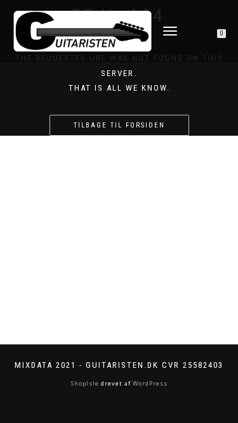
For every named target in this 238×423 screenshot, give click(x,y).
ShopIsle (86, 383)
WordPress (149, 383)
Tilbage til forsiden (119, 125)
